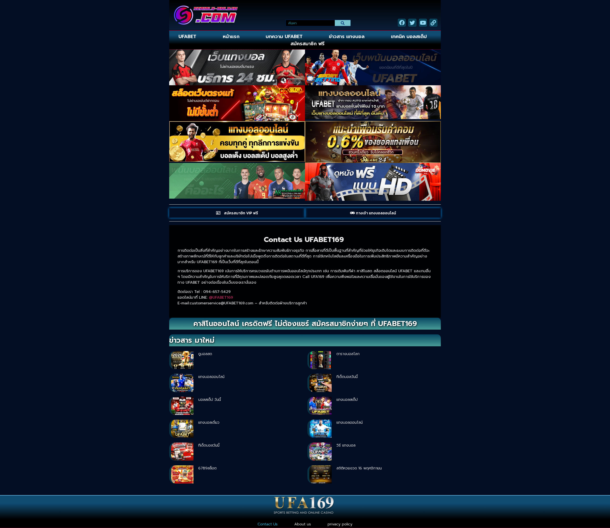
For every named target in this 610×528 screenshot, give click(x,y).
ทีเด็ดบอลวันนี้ (347, 377)
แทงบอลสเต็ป (347, 399)
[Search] (343, 23)
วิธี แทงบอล (346, 445)
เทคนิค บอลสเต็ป (409, 36)
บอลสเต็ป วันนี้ (209, 399)
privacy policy (340, 524)
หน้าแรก (231, 36)
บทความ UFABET (284, 36)
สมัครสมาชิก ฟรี (307, 43)
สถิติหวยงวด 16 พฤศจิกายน (359, 468)
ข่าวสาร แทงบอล (347, 36)
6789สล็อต (207, 468)
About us (302, 524)
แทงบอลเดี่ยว (208, 422)
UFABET (187, 36)
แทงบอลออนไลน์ (211, 377)
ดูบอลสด (205, 354)
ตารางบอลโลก (348, 354)
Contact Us (268, 524)
